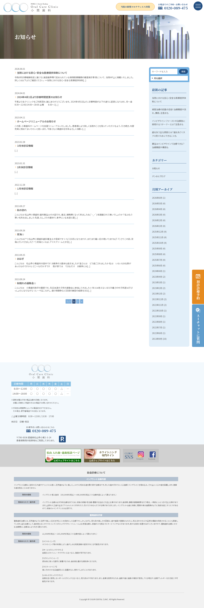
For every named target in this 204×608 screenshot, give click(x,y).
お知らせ (156, 168)
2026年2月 (157, 220)
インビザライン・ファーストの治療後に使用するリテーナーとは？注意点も (168, 122)
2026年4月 (157, 209)
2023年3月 (157, 282)
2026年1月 (157, 225)
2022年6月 (157, 333)
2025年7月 (157, 259)
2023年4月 (157, 276)
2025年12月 (157, 231)
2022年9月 (157, 316)
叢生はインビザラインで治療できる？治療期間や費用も (168, 145)
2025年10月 (157, 242)
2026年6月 (157, 197)
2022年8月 (157, 321)
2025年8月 (157, 254)
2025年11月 (157, 237)
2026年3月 (157, 214)
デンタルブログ (158, 176)
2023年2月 (157, 288)
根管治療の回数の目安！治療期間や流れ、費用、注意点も (169, 111)
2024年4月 (157, 271)
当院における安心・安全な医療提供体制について (169, 99)
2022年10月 (157, 310)
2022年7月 (157, 327)
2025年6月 (157, 265)
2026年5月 (157, 203)
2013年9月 (157, 338)
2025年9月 (157, 248)
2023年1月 (157, 293)
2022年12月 (157, 299)
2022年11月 (157, 304)
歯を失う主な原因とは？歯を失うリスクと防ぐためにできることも (168, 134)
